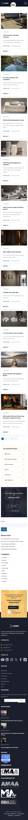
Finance (4, 565)
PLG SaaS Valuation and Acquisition (10, 78)
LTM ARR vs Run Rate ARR (10, 292)
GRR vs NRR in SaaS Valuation (12, 252)
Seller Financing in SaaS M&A (7, 546)
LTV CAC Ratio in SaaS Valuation (13, 333)
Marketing (4, 573)
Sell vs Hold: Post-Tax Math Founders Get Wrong (12, 541)
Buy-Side (4, 560)
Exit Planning (5, 563)
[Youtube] (2, 659)
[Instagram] (11, 659)
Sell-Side (4, 576)
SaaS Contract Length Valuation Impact (13, 208)
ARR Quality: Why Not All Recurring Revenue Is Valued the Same (13, 417)
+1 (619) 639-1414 (16, 612)
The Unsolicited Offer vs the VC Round (9, 539)
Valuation (6, 32)
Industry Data (5, 568)
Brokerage (4, 557)
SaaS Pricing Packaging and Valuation (12, 164)
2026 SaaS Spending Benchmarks (13, 120)
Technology (4, 578)
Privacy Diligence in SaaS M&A (8, 544)
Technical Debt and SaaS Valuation (11, 36)
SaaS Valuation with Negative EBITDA (12, 374)
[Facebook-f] (20, 659)
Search (3, 521)
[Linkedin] (7, 659)
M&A (3, 570)
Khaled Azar (6, 45)
